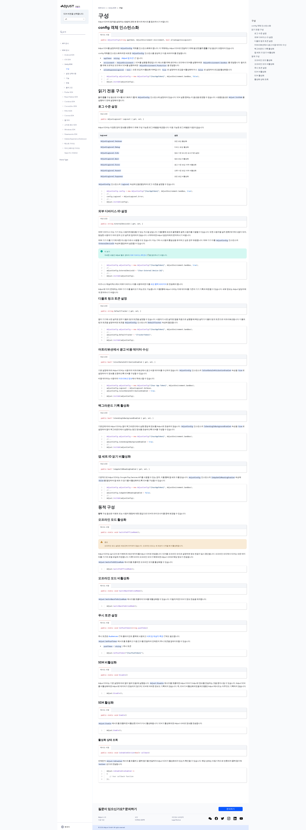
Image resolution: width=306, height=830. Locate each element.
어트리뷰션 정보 (125, 378)
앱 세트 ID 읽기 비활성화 (264, 52)
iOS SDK (67, 60)
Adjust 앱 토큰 (128, 58)
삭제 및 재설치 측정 (155, 636)
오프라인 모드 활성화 (263, 60)
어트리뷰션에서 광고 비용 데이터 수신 (270, 45)
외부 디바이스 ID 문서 (138, 255)
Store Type (64, 160)
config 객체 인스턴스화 (261, 26)
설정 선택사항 (71, 74)
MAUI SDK (68, 111)
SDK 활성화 (259, 75)
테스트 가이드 (69, 143)
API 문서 (65, 43)
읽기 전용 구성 (257, 29)
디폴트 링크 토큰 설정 (263, 41)
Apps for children (71, 153)
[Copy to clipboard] (244, 39)
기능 (67, 78)
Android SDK (69, 55)
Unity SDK (68, 64)
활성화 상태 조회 (261, 79)
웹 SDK (67, 120)
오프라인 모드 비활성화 (264, 64)
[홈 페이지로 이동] (67, 6)
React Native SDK (71, 97)
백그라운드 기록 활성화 (264, 49)
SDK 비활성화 (260, 72)
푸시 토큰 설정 (260, 68)
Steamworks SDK (70, 134)
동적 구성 (255, 56)
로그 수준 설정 (260, 33)
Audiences (113, 636)
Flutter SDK (68, 92)
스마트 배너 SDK (70, 125)
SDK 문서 (65, 50)
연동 (67, 83)
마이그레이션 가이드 (72, 148)
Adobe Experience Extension (75, 139)
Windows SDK (69, 129)
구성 (67, 69)
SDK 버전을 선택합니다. (73, 14)
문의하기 (231, 809)
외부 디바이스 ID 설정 (263, 37)
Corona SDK (69, 116)
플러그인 (69, 88)
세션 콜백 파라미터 (159, 284)
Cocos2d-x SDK (70, 106)
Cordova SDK (69, 102)
